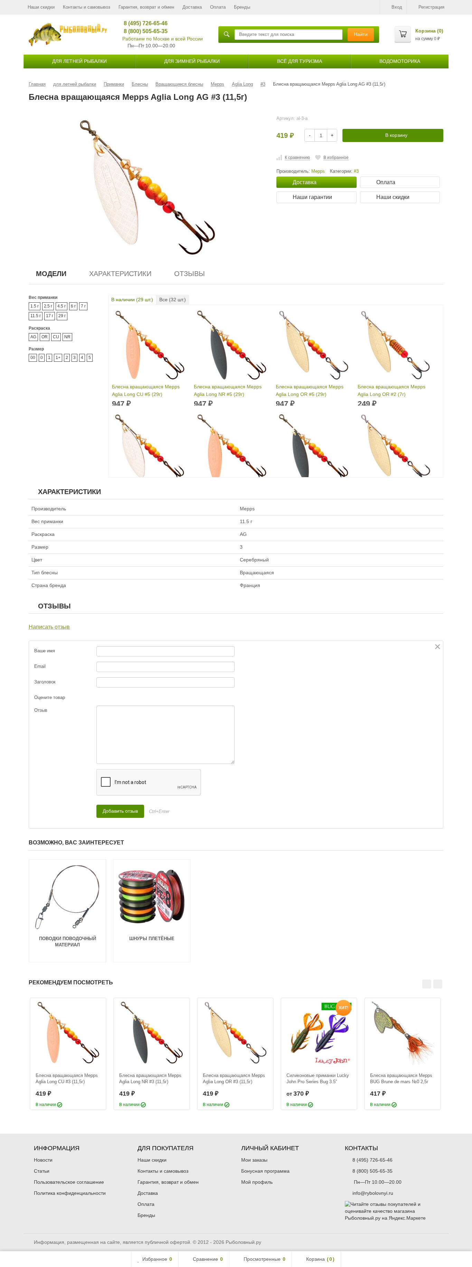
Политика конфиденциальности (70, 1193)
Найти (361, 34)
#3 (356, 171)
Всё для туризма (299, 61)
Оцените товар (49, 697)
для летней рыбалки (79, 61)
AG (33, 336)
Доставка (192, 7)
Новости (43, 1160)
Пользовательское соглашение (69, 1182)
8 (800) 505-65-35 (143, 31)
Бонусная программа (265, 1171)
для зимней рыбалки (192, 61)
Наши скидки (41, 7)
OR (44, 336)
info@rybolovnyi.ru (372, 1193)
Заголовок (45, 681)
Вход (396, 7)
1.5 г (34, 306)
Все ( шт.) (172, 299)
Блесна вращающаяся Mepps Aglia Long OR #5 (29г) (309, 390)
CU (56, 336)
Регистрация (431, 7)
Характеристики (120, 273)
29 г (62, 315)
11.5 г (35, 315)
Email (40, 666)
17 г (49, 315)
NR (67, 336)
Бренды (242, 7)
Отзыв (40, 710)
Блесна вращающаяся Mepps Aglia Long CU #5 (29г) (146, 390)
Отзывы (189, 273)
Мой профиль (257, 1182)
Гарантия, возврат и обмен (146, 7)
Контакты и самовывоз (86, 7)
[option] (68, 1054)
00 (32, 357)
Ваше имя (44, 650)
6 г (73, 306)
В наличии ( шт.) (132, 299)
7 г (83, 306)
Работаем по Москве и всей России (162, 38)
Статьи (41, 1171)
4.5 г (61, 306)
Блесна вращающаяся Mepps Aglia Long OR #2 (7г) (391, 390)
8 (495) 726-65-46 (143, 23)
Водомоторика (399, 61)
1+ (58, 357)
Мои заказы (254, 1160)
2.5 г (48, 306)
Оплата (218, 7)
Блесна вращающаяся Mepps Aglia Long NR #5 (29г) (228, 390)
